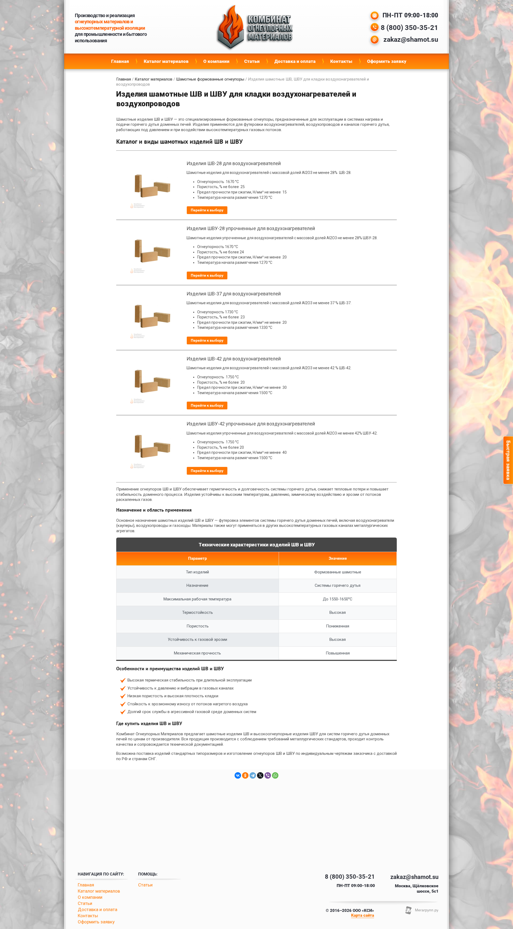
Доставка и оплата (295, 61)
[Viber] (268, 775)
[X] (260, 775)
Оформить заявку (386, 61)
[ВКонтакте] (238, 775)
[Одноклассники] (245, 775)
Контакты (341, 61)
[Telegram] (253, 775)
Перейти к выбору (207, 210)
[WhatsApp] (275, 775)
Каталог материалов (166, 61)
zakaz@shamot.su (410, 39)
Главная (120, 61)
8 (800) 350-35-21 (409, 28)
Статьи (252, 61)
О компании (216, 61)
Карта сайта (362, 915)
